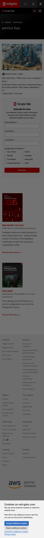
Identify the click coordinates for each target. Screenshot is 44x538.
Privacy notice (10, 534)
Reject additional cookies (16, 528)
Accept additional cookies (16, 523)
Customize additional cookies (16, 532)
